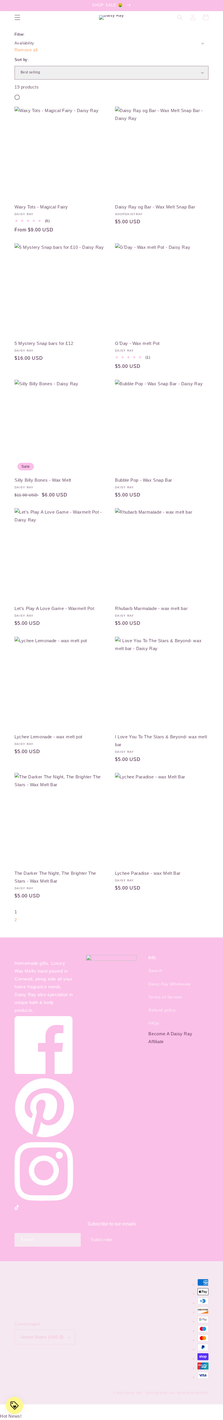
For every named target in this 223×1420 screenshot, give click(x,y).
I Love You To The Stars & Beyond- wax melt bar (161, 740)
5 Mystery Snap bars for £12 (44, 343)
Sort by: (22, 59)
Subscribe (101, 1239)
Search (155, 970)
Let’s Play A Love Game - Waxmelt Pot (54, 608)
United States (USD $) (42, 1337)
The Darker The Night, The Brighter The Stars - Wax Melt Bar (55, 877)
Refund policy (162, 1010)
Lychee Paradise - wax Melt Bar (148, 873)
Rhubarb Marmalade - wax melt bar (151, 608)
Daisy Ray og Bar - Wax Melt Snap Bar (155, 206)
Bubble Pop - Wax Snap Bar (143, 480)
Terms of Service (165, 997)
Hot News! (10, 1416)
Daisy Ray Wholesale (169, 984)
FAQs (153, 1023)
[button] (17, 17)
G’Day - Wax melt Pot (137, 343)
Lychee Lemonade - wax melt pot (48, 736)
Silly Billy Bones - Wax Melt (43, 480)
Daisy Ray (134, 1392)
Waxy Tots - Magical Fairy (41, 206)
